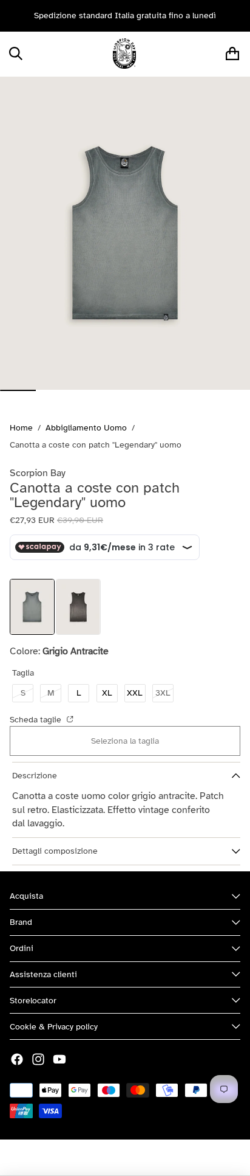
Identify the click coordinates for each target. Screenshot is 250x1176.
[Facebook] (17, 1059)
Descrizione (34, 775)
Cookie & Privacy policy (54, 1027)
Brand (21, 922)
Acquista (26, 896)
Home (21, 428)
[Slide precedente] (13, 15)
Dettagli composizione (55, 851)
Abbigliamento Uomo (86, 428)
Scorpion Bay (92, 1157)
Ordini (21, 948)
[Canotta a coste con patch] (78, 607)
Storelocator (33, 1000)
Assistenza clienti (43, 974)
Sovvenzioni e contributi (169, 1157)
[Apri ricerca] (15, 53)
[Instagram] (38, 1059)
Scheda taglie (37, 719)
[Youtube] (59, 1059)
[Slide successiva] (236, 15)
